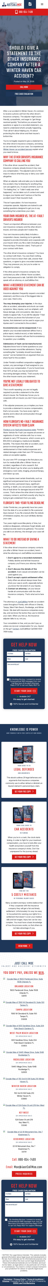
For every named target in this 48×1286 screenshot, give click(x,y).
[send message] (30, 4)
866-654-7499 (26, 12)
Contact (16, 629)
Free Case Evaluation (24, 94)
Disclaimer (8, 1279)
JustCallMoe (22, 602)
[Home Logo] (12, 4)
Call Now (24, 87)
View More (23, 946)
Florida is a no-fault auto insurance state (19, 430)
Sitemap (5, 1281)
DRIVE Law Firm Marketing (24, 1283)
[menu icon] (42, 4)
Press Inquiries (24, 1174)
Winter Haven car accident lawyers (17, 149)
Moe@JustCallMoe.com (28, 1167)
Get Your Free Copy (23, 792)
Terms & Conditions (35, 1279)
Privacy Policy (20, 1279)
